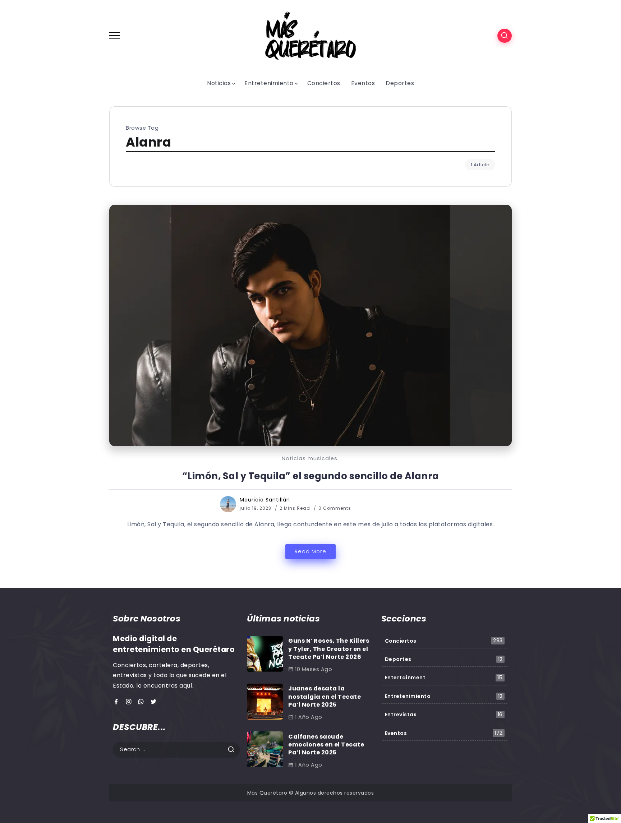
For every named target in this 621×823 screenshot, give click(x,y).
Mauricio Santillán (265, 499)
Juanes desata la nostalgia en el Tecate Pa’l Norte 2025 (324, 696)
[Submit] (233, 749)
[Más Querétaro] (310, 35)
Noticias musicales (309, 458)
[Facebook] (117, 702)
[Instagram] (129, 702)
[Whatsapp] (142, 702)
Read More (310, 551)
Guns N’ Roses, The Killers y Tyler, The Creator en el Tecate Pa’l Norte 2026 (328, 649)
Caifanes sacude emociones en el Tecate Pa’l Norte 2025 (326, 744)
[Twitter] (154, 702)
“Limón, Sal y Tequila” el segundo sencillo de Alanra (310, 476)
